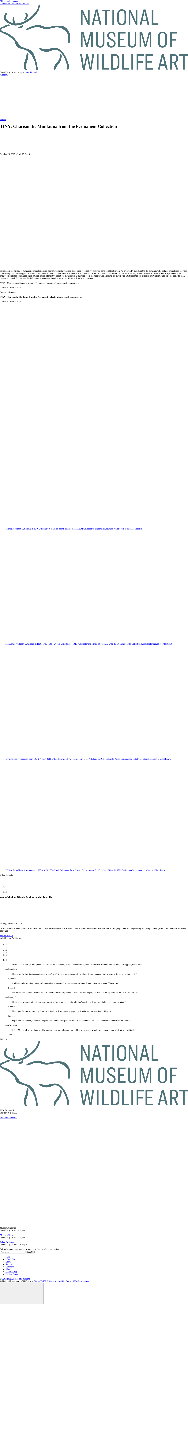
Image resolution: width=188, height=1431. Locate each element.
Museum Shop (6, 1235)
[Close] (21, 1293)
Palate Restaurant (7, 1242)
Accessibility (60, 1281)
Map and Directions (8, 1117)
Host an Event (12, 1274)
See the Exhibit (6, 935)
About (8, 1269)
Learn (8, 1262)
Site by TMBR (40, 1281)
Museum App (11, 1271)
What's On (10, 1259)
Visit (7, 1257)
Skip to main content (9, 1)
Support (9, 1264)
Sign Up (30, 1252)
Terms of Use (72, 1281)
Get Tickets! (31, 72)
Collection (10, 1267)
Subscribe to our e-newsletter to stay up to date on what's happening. (29, 1249)
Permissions (83, 1281)
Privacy (50, 1281)
